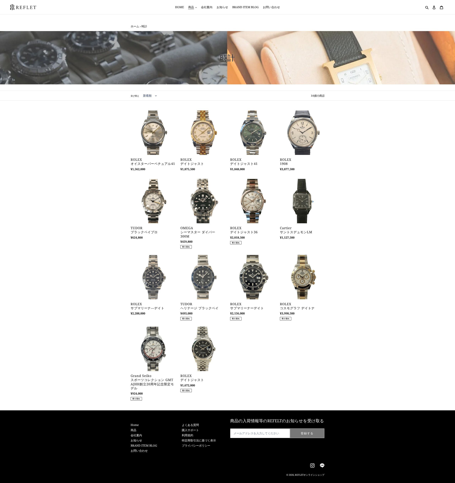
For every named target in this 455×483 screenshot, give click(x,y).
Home (135, 425)
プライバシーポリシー (196, 445)
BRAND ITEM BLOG (144, 445)
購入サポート (190, 430)
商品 (133, 430)
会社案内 (136, 435)
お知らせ (136, 440)
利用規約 (187, 435)
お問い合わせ (139, 451)
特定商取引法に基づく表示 (199, 440)
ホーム (135, 26)
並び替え (135, 95)
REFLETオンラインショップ (309, 474)
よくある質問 (190, 425)
